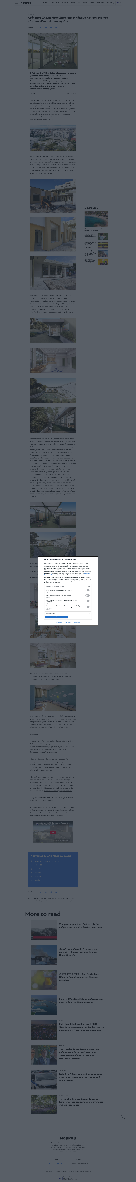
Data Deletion (59, 622)
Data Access (68, 622)
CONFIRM (57, 617)
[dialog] (68, 591)
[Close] (95, 559)
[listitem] (68, 586)
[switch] (87, 590)
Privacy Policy (77, 622)
